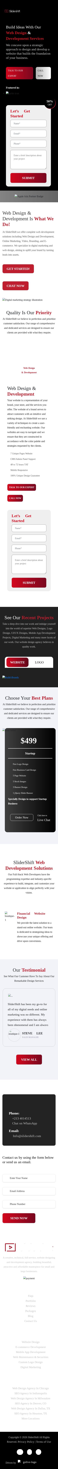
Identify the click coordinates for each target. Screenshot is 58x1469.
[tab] (29, 370)
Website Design (31, 1342)
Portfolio (31, 1300)
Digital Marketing (30, 1367)
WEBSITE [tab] (17, 662)
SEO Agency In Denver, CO (30, 1403)
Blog (30, 1316)
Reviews (30, 1305)
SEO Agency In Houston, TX (30, 1413)
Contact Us (30, 1321)
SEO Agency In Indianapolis (31, 1393)
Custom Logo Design (31, 1362)
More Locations (31, 1418)
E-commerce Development (30, 1347)
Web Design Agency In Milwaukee (30, 1398)
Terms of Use (43, 1441)
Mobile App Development (30, 1352)
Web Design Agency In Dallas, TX (30, 1408)
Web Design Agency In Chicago (30, 1388)
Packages (30, 1311)
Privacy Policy (26, 1441)
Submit (28, 178)
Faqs (30, 1295)
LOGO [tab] (39, 662)
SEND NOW (19, 1218)
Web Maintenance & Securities (30, 1357)
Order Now (21, 817)
